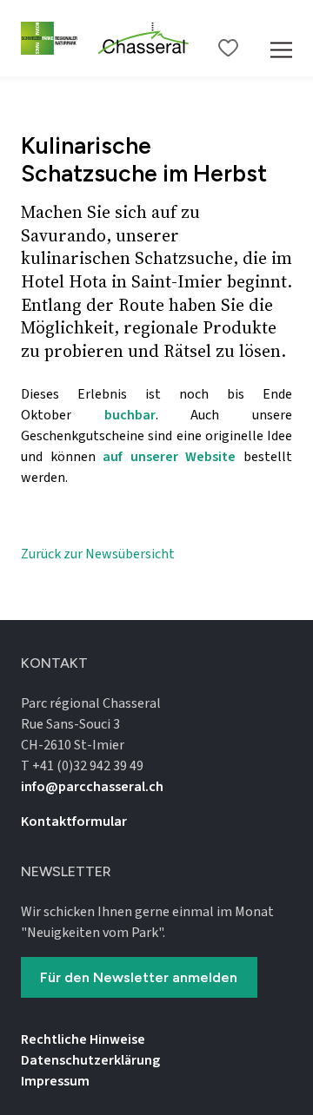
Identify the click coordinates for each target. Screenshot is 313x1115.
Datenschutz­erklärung (90, 1060)
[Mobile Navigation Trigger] (281, 38)
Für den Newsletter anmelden (138, 977)
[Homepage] (143, 38)
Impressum (55, 1081)
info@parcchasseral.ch (92, 786)
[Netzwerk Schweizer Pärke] (52, 38)
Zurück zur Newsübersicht (98, 554)
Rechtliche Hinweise (83, 1039)
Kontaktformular (74, 821)
